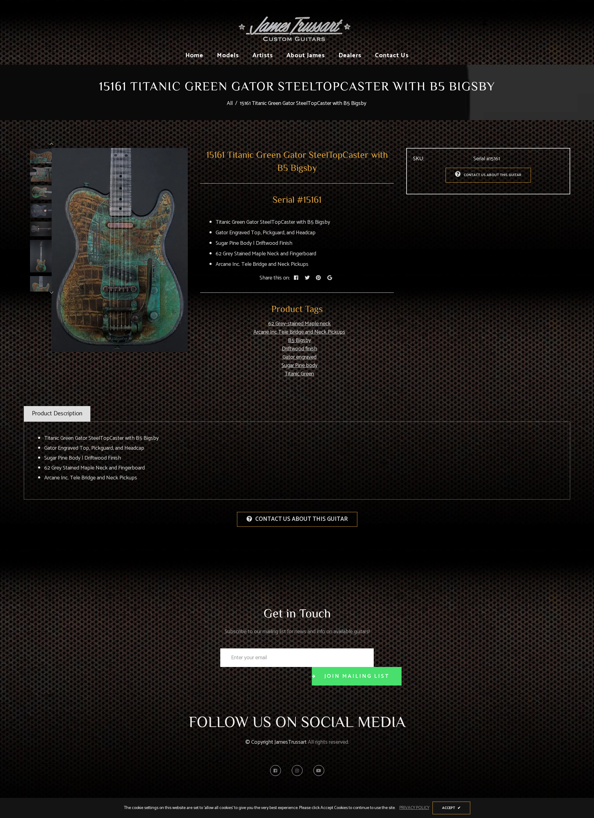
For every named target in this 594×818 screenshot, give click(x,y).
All (230, 103)
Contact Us (392, 55)
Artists (262, 55)
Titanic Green (299, 374)
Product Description (57, 414)
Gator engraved (299, 357)
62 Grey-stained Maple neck (299, 323)
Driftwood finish (299, 348)
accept (451, 808)
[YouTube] (318, 770)
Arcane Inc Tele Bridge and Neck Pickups (299, 332)
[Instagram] (299, 770)
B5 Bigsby (299, 340)
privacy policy (414, 808)
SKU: (418, 159)
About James (305, 55)
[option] (120, 250)
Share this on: (275, 278)
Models (228, 55)
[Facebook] (277, 770)
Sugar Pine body (299, 365)
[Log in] (484, 23)
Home (194, 55)
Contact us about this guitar (492, 175)
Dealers (349, 55)
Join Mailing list (356, 676)
